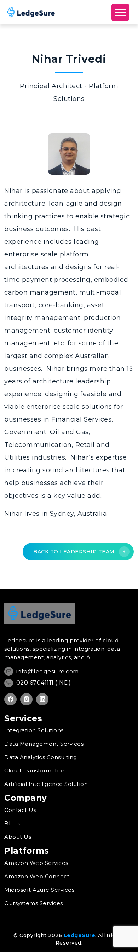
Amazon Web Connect (36, 876)
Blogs (12, 823)
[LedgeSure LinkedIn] (42, 699)
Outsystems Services (33, 903)
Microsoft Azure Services (39, 889)
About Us (17, 836)
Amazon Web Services (36, 863)
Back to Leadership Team (74, 551)
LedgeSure (80, 935)
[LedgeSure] (31, 11)
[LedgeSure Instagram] (26, 699)
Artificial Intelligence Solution (46, 784)
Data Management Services (44, 743)
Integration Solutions (34, 730)
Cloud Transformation (35, 770)
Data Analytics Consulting (40, 757)
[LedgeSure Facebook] (10, 699)
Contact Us (20, 810)
